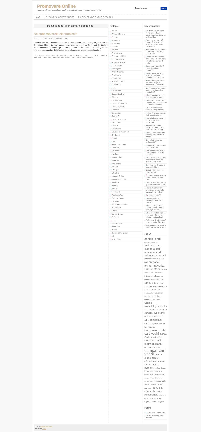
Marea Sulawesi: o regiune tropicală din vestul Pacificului (156, 120)
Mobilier (115, 186)
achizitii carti (152, 239)
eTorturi (148, 361)
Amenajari (116, 43)
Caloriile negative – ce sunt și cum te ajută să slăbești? (156, 184)
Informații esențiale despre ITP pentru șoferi (156, 146)
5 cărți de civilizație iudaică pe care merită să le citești (156, 221)
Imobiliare (115, 160)
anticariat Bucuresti (150, 242)
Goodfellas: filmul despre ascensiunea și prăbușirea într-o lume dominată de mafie (156, 60)
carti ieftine (156, 289)
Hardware (115, 154)
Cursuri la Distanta (119, 119)
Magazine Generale (119, 179)
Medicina (115, 182)
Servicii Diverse (118, 214)
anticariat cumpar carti (155, 255)
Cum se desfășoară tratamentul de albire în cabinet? (154, 200)
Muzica (114, 189)
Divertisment (116, 129)
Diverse (52, 38)
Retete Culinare (118, 198)
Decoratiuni (116, 122)
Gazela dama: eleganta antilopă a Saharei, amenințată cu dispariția (155, 75)
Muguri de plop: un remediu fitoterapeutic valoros (156, 114)
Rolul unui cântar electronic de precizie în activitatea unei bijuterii (156, 52)
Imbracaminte (117, 157)
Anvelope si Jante (118, 62)
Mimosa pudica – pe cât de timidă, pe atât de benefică (156, 226)
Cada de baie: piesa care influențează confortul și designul (155, 135)
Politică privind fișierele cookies (95, 17)
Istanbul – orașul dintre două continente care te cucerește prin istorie (155, 208)
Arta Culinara (117, 66)
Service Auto (116, 208)
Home (37, 17)
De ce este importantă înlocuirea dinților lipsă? (155, 109)
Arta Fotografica (118, 72)
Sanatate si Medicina (120, 204)
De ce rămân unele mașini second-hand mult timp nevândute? (156, 90)
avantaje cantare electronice (70, 55)
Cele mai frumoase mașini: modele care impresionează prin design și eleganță (156, 103)
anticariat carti (152, 252)
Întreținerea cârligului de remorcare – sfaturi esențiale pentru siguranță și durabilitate (155, 34)
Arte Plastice (116, 75)
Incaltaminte (116, 163)
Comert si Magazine (119, 103)
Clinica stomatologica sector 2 (155, 306)
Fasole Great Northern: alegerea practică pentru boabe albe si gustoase (155, 190)
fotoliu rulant (159, 361)
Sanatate (115, 201)
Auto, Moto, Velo (118, 81)
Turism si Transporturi (120, 233)
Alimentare (116, 40)
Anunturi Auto (117, 53)
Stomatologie (117, 223)
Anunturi (115, 50)
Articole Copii (117, 78)
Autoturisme (116, 85)
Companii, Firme (118, 107)
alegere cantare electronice (49, 55)
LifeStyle (115, 170)
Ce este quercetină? (153, 195)
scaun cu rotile (160, 381)
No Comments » (101, 55)
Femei (114, 138)
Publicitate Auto (117, 195)
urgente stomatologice (154, 401)
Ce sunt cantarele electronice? (55, 34)
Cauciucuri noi (149, 293)
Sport (114, 220)
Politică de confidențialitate (59, 17)
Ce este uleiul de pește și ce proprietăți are (155, 166)
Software (115, 217)
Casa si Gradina (118, 94)
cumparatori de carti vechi (155, 331)
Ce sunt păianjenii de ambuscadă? (154, 141)
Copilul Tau (116, 116)
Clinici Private (117, 100)
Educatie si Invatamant (120, 132)
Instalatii (115, 167)
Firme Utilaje (116, 148)
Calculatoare (117, 91)
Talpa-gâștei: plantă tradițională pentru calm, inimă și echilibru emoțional (156, 128)
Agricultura (116, 37)
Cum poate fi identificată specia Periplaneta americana (155, 68)
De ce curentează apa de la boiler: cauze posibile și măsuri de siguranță (156, 160)
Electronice (116, 135)
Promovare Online (56, 6)
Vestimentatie (117, 239)
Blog (113, 88)
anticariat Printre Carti (154, 267)
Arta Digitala (116, 69)
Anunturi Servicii (118, 59)
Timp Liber (116, 227)
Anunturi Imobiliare (119, 56)
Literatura (115, 173)
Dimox (44, 429)
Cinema (115, 97)
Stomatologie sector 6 (151, 384)
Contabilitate (116, 113)
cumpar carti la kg (152, 347)
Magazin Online (62, 38)
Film (113, 141)
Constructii (116, 110)
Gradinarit (115, 151)
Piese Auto (116, 192)
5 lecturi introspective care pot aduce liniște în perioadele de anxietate (155, 83)
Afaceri (114, 31)
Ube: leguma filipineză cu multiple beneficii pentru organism (155, 152)
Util (113, 236)
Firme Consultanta (119, 145)
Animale (115, 47)
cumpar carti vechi (155, 352)
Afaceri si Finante (118, 34)
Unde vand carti (155, 398)
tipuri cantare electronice (84, 57)
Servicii (114, 211)
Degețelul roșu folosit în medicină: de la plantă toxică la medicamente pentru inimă (155, 43)
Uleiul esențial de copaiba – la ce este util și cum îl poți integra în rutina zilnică (156, 215)
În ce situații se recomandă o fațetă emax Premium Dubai (156, 177)
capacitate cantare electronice (63, 57)
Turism (114, 230)
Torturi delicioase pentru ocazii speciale (155, 171)
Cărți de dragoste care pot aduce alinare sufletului (155, 96)
